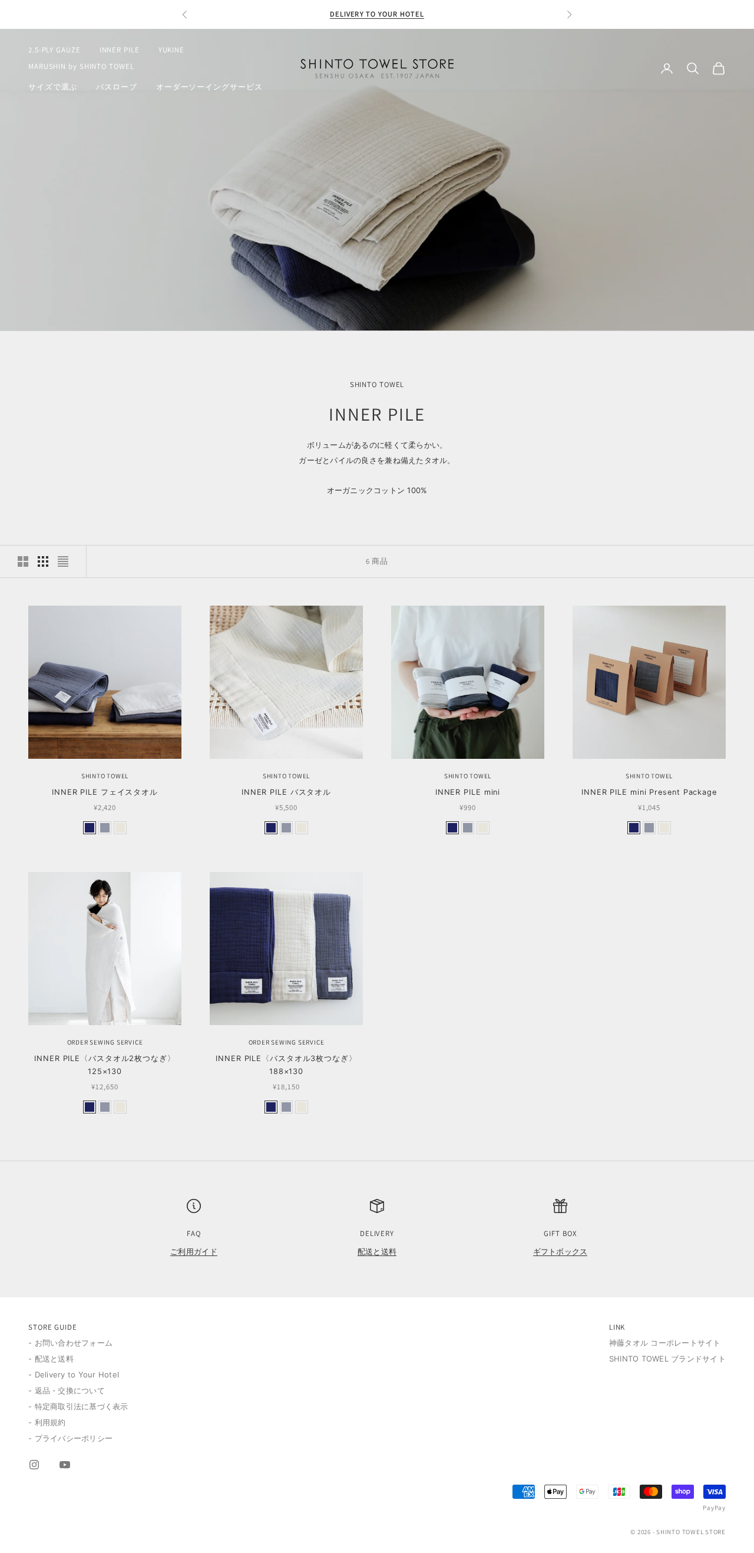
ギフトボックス (560, 1251)
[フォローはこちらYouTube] (65, 1465)
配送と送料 (377, 1251)
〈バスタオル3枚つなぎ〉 (286, 1065)
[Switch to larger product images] (23, 561)
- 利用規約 (47, 1422)
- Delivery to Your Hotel (73, 1374)
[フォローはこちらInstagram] (34, 1465)
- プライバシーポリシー (70, 1438)
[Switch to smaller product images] (43, 561)
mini (467, 792)
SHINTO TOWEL (104, 776)
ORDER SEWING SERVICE (105, 1042)
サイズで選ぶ (52, 87)
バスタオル (286, 792)
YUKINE (171, 50)
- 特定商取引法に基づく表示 (78, 1406)
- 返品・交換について (66, 1390)
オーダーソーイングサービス (209, 87)
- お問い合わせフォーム (70, 1342)
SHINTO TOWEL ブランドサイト (667, 1358)
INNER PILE (120, 50)
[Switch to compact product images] (63, 561)
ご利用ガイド (193, 1251)
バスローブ (116, 87)
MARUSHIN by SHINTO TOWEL (81, 66)
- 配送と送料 (51, 1358)
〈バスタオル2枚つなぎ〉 (105, 1065)
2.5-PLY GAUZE (54, 50)
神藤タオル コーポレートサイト (665, 1342)
